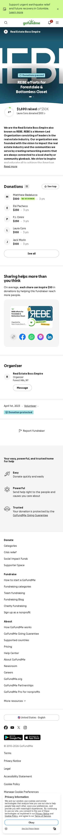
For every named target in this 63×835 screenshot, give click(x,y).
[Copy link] (13, 336)
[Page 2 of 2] (33, 96)
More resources (13, 700)
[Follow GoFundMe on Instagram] (25, 727)
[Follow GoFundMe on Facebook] (6, 727)
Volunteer (30, 405)
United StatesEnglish (33, 717)
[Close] (57, 9)
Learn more (16, 12)
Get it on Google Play (13, 737)
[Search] (6, 22)
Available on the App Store (32, 737)
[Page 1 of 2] (30, 96)
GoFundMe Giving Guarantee (30, 515)
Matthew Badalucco (25, 194)
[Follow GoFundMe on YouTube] (12, 727)
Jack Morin (19, 239)
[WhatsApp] (31, 336)
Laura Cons (19, 228)
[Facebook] (22, 336)
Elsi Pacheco (20, 206)
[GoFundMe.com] (31, 23)
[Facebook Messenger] (40, 336)
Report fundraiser (34, 430)
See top (52, 186)
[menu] (57, 22)
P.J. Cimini (18, 217)
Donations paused (33, 75)
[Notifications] (49, 22)
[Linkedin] (49, 336)
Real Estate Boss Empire (28, 373)
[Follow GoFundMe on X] (19, 727)
